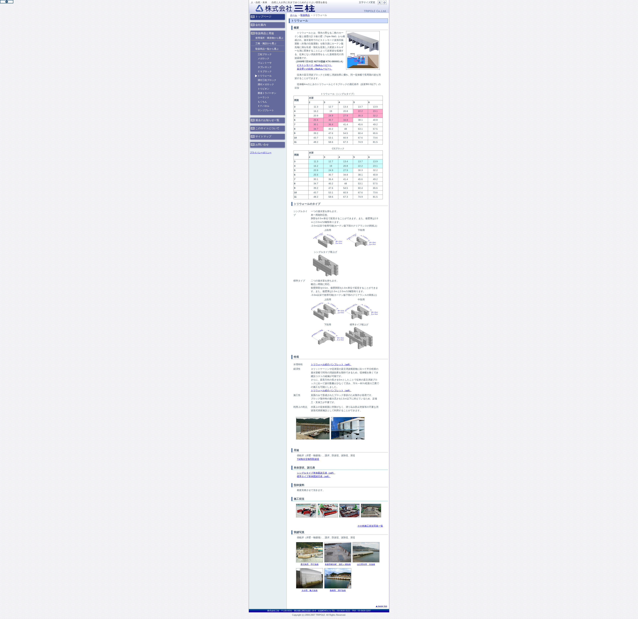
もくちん (262, 101)
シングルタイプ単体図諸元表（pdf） (316, 473)
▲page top (381, 606)
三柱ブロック (265, 54)
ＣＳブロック (265, 71)
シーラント (263, 97)
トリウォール (265, 75)
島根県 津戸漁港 (338, 590)
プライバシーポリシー (260, 152)
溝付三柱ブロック (267, 80)
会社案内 (260, 24)
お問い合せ (262, 144)
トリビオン (263, 88)
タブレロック (265, 67)
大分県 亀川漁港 (310, 590)
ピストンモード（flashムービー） (314, 65)
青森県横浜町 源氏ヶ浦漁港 (338, 564)
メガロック (263, 58)
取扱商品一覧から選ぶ (267, 49)
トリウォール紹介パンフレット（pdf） (331, 364)
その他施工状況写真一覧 (370, 525)
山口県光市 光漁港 (366, 564)
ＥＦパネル (263, 106)
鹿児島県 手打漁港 (310, 564)
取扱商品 (305, 15)
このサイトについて (267, 128)
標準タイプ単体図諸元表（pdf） (313, 476)
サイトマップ (263, 136)
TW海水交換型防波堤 (308, 459)
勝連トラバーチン (267, 93)
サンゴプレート (266, 110)
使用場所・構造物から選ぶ (269, 38)
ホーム (293, 15)
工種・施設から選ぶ (265, 43)
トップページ (263, 16)
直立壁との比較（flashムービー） (314, 68)
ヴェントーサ (265, 62)
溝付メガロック (266, 84)
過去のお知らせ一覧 (267, 120)
